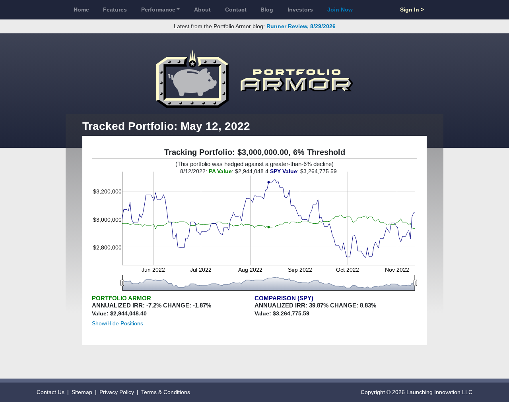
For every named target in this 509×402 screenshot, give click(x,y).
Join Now (340, 9)
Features (115, 9)
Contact (236, 9)
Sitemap (82, 392)
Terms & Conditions (165, 392)
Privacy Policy (116, 392)
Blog (266, 9)
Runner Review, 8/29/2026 (301, 26)
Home (81, 9)
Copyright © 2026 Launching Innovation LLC (416, 392)
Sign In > (412, 9)
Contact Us (50, 392)
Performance (158, 9)
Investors (300, 9)
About (202, 9)
